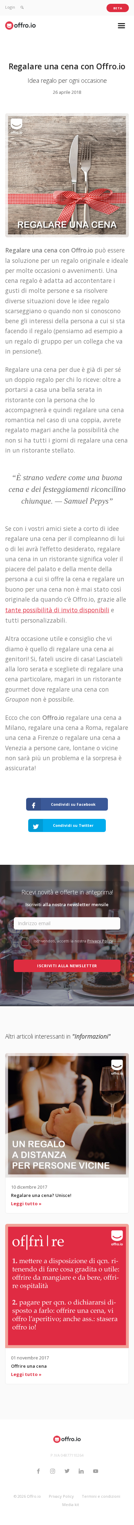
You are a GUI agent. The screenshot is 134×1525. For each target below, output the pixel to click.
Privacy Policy (100, 940)
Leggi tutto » (26, 1203)
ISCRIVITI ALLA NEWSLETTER (67, 965)
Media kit (70, 1504)
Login (10, 7)
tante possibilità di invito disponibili (57, 610)
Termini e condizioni (101, 1496)
